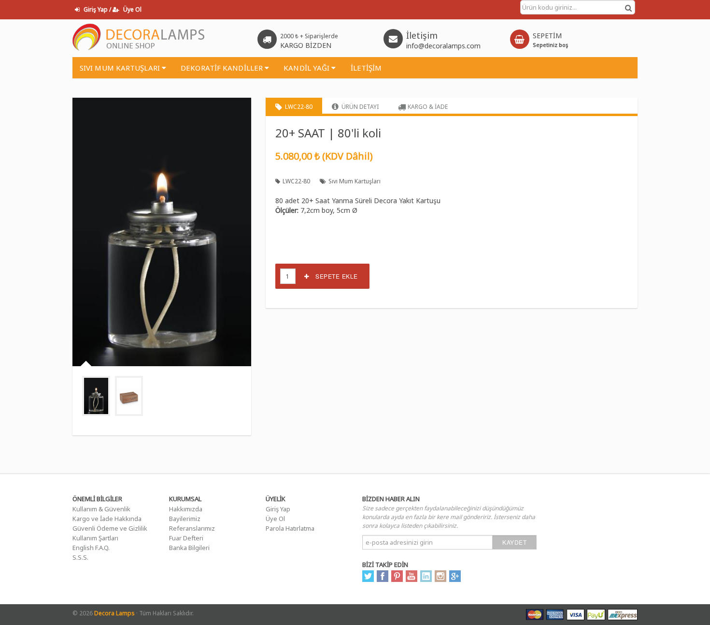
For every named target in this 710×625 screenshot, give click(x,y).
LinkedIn (426, 576)
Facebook (382, 576)
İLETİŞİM (366, 68)
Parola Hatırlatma (290, 528)
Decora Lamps (114, 613)
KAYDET (514, 542)
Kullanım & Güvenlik (101, 509)
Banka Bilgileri (189, 547)
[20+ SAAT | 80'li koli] (96, 396)
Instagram (440, 576)
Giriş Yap (278, 509)
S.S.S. (80, 557)
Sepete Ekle (333, 276)
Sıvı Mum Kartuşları (354, 181)
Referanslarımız (192, 528)
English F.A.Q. (91, 547)
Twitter (368, 576)
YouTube (411, 576)
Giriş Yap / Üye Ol (112, 9)
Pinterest (397, 576)
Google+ (455, 576)
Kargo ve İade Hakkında (107, 518)
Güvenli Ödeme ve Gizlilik (109, 528)
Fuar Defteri (186, 538)
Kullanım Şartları (95, 538)
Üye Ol (275, 518)
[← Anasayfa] (138, 37)
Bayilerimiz (184, 518)
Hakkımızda (185, 509)
